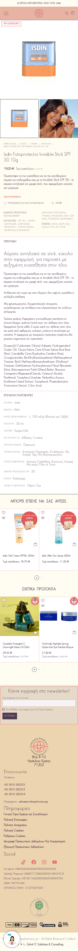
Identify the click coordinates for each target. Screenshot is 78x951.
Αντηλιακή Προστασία (54, 213)
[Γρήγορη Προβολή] (3, 518)
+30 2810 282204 (14, 794)
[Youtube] (54, 862)
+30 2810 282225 (14, 784)
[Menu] (6, 13)
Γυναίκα (34, 144)
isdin (54, 224)
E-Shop (23, 144)
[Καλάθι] (72, 13)
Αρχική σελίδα (10, 144)
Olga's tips (48, 227)
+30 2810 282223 (14, 789)
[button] (35, 544)
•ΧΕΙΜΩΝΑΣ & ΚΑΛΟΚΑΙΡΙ (17, 230)
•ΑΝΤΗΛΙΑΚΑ (10, 224)
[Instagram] (44, 862)
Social (10, 854)
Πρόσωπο (46, 144)
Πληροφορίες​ (17, 808)
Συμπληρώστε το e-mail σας (15, 698)
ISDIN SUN (64, 224)
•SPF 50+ (21, 221)
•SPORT (31, 221)
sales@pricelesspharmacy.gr (33, 801)
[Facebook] (33, 862)
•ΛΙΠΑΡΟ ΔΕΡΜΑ (25, 227)
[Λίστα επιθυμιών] (3, 512)
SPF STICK (61, 227)
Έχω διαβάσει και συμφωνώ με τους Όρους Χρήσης (29, 710)
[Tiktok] (23, 862)
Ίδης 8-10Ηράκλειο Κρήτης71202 (39, 761)
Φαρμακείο (66, 219)
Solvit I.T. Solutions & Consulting (45, 944)
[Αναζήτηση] (67, 13)
